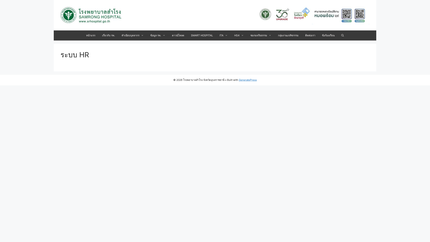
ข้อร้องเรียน (328, 35)
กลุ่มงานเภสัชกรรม (288, 35)
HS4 (237, 35)
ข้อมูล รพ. (155, 35)
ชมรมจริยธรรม (258, 35)
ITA (221, 35)
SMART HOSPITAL (202, 35)
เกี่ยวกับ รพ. (108, 35)
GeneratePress (248, 80)
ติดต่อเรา (310, 35)
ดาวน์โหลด (178, 35)
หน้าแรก (90, 35)
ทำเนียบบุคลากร (130, 35)
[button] (342, 35)
